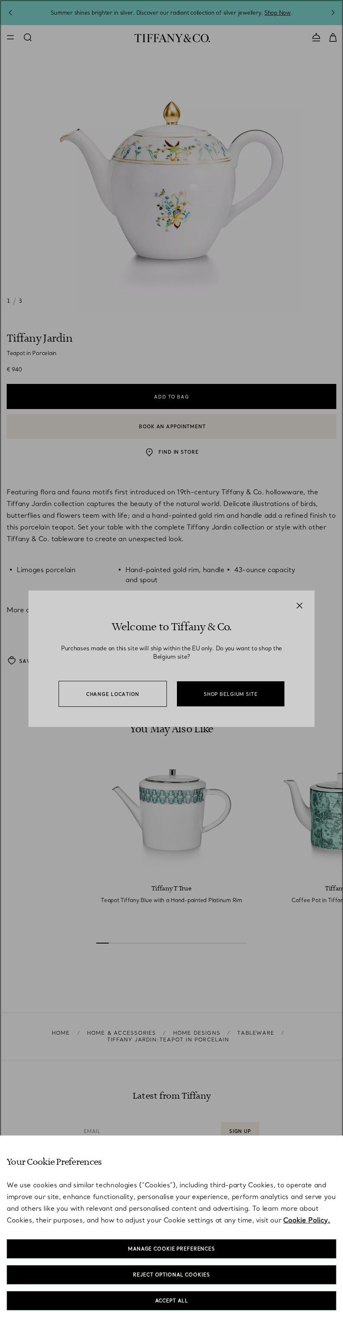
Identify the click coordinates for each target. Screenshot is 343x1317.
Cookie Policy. (306, 1220)
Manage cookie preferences (171, 1249)
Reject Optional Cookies (171, 1275)
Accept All (171, 1301)
